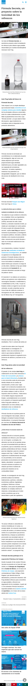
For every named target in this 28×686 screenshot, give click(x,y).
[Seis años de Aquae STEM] (14, 618)
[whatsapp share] (25, 684)
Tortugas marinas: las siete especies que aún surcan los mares (11, 649)
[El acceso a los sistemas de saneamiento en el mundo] (14, 662)
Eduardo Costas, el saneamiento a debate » (15, 599)
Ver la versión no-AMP (20, 680)
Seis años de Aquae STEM (10, 627)
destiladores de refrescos (9, 409)
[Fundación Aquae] (3, 2)
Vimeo (14, 204)
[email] (8, 684)
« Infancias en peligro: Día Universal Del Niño (13, 604)
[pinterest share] (14, 684)
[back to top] (25, 680)
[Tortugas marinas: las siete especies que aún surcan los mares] (14, 638)
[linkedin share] (19, 684)
